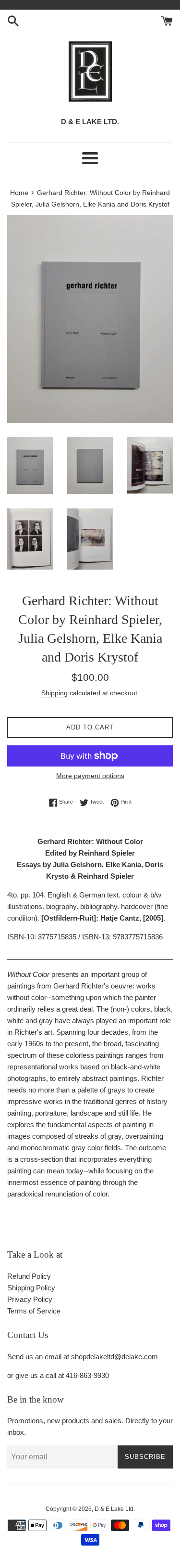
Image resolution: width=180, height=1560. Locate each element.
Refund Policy (29, 1276)
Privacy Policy (29, 1299)
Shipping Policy (31, 1288)
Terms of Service (33, 1311)
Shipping (54, 693)
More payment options (90, 776)
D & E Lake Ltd (114, 1509)
